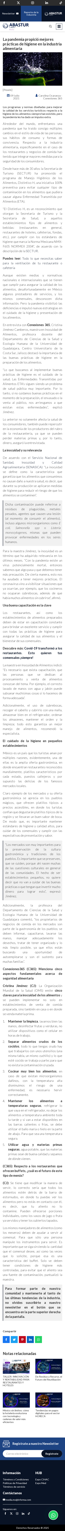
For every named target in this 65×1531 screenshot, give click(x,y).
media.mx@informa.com (18, 1499)
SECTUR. (32, 251)
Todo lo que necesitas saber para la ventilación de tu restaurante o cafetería (32, 263)
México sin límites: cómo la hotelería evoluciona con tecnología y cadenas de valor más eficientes (16, 1416)
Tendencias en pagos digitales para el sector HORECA (47, 1413)
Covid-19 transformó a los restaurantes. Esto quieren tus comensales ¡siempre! (32, 653)
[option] (32, 69)
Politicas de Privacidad (15, 1483)
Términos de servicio (14, 1486)
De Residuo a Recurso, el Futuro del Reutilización (48, 1378)
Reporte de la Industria (31, 13)
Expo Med (40, 1483)
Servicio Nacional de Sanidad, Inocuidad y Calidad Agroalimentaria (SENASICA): (32, 462)
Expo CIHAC (42, 1479)
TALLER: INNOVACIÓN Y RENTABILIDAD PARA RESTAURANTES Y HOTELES (16, 1381)
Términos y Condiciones (16, 1479)
